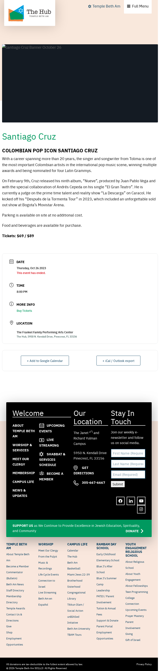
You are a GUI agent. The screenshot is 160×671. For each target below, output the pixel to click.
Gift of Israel (132, 640)
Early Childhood (106, 554)
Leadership (103, 590)
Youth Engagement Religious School (136, 549)
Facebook (120, 501)
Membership (23, 472)
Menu (140, 6)
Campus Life (23, 481)
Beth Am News (15, 584)
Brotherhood (74, 580)
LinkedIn (131, 501)
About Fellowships (136, 585)
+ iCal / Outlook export (118, 360)
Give (8, 626)
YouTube (141, 501)
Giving (129, 633)
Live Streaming (47, 592)
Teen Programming (136, 591)
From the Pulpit (47, 556)
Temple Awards (15, 608)
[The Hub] (29, 13)
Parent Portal (104, 626)
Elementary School (107, 560)
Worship (45, 544)
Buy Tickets (24, 310)
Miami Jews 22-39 (78, 574)
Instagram (141, 509)
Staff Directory (15, 590)
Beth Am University (78, 628)
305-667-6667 (93, 482)
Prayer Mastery (134, 616)
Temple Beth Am (106, 6)
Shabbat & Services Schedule (52, 459)
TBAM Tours (74, 634)
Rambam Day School (106, 546)
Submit (117, 484)
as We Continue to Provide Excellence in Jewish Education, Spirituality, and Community (76, 528)
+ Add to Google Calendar (45, 360)
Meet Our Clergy (48, 550)
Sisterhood (73, 586)
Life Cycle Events (48, 574)
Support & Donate (107, 620)
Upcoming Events (135, 609)
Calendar (72, 550)
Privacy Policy (144, 664)
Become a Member (17, 566)
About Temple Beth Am (23, 430)
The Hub (72, 556)
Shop (9, 632)
